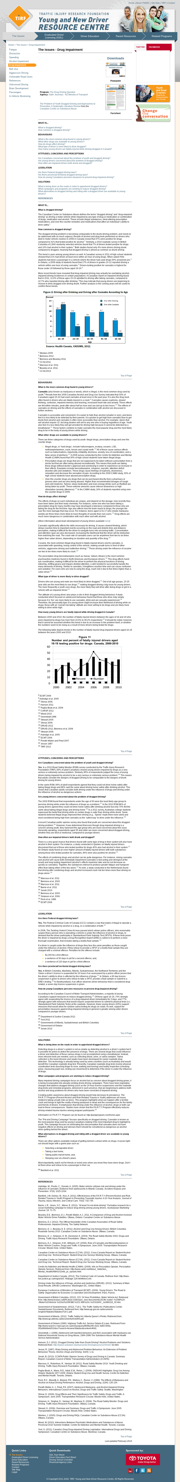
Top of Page (126, 375)
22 (79, 584)
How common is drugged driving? (54, 130)
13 (69, 454)
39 (93, 996)
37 (98, 975)
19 (106, 558)
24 (121, 599)
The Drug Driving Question (62, 92)
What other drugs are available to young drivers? (61, 141)
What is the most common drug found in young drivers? (64, 139)
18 (77, 551)
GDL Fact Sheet (56, 1455)
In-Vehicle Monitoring (19, 96)
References (15, 80)
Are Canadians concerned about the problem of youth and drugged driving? (74, 158)
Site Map (155, 3)
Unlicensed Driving (18, 84)
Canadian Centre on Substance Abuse (58, 108)
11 (51, 427)
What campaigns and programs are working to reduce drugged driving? (72, 189)
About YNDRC (143, 3)
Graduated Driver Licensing (25, 1457)
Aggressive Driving (18, 73)
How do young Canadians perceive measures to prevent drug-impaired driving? (76, 177)
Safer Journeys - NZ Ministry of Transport (68, 94)
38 (53, 981)
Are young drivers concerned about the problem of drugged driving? (70, 160)
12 (95, 449)
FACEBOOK (154, 47)
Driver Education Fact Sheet (62, 1457)
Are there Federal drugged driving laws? (57, 172)
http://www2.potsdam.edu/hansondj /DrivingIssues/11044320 (82, 1345)
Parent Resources (126, 36)
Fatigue (13, 49)
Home (131, 3)
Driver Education (90, 36)
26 (119, 774)
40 (96, 1110)
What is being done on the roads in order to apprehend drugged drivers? (72, 186)
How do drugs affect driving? (51, 144)
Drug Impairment (37, 45)
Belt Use (13, 69)
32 (117, 852)
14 (76, 489)
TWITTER (140, 47)
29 (125, 817)
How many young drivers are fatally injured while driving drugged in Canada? (75, 149)
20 (51, 571)
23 (69, 589)
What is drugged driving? (50, 127)
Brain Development (18, 88)
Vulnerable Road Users (21, 76)
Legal (14, 1472)
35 (105, 925)
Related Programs (162, 36)
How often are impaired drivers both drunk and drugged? (65, 163)
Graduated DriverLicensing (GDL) (54, 36)
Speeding (14, 57)
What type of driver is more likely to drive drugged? (62, 146)
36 (100, 940)
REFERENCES (45, 198)
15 (113, 513)
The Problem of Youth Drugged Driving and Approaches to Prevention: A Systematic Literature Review (67, 105)
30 (55, 824)
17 (88, 548)
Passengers (15, 92)
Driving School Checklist (61, 1460)
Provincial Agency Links (60, 1462)
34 (51, 872)
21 (101, 581)
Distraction (14, 53)
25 (104, 619)
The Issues (18, 36)
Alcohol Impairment (19, 61)
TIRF (163, 3)
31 (129, 847)
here (107, 521)
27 (101, 804)
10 (116, 405)
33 (77, 867)
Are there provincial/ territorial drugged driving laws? (63, 175)
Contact (171, 3)
